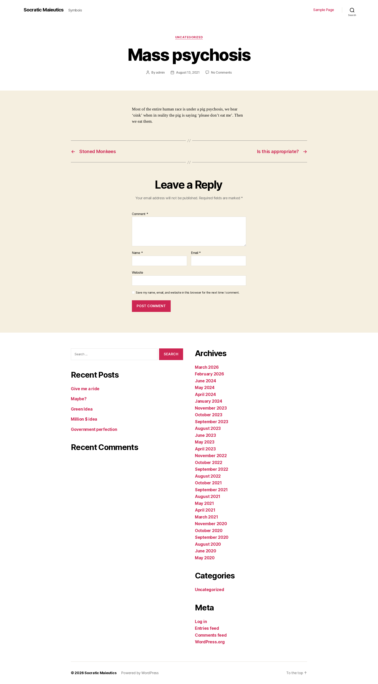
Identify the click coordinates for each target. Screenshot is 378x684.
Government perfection (94, 429)
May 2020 (205, 557)
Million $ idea (84, 419)
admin (160, 72)
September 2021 (211, 489)
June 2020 (205, 550)
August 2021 (207, 496)
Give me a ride (85, 388)
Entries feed (207, 628)
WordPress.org (210, 641)
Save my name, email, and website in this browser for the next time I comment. (187, 292)
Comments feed (211, 635)
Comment (140, 214)
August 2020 (208, 544)
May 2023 (204, 442)
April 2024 (205, 394)
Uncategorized (189, 37)
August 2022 (208, 476)
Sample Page (323, 10)
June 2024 (205, 380)
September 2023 (211, 421)
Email (196, 253)
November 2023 (211, 408)
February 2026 (209, 373)
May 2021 (204, 503)
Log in (201, 621)
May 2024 (205, 387)
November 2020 (211, 523)
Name (137, 253)
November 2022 (211, 455)
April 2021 (205, 510)
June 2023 (205, 435)
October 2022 (208, 462)
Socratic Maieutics (44, 9)
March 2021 (206, 517)
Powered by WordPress (140, 673)
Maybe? (78, 398)
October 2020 (208, 530)
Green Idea (81, 409)
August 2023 (208, 428)
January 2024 (208, 401)
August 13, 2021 (188, 72)
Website (137, 272)
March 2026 (207, 367)
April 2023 (205, 448)
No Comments (221, 72)
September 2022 (211, 469)
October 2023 (208, 414)
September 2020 (211, 537)
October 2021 (208, 482)
